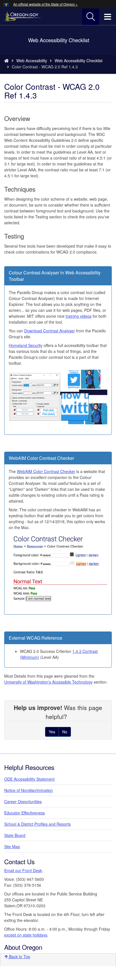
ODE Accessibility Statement (29, 779)
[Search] (90, 16)
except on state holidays (25, 935)
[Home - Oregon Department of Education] (6, 60)
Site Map (12, 846)
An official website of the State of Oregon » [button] (45, 4)
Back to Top (19, 956)
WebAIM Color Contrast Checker (46, 471)
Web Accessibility (31, 60)
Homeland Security (26, 345)
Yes (52, 731)
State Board (14, 835)
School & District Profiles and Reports (37, 824)
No (64, 731)
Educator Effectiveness (24, 813)
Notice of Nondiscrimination (28, 790)
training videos (79, 316)
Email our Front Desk (23, 870)
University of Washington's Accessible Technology (48, 682)
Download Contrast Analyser (49, 330)
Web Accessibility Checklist (78, 60)
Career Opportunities (23, 801)
